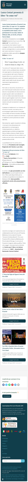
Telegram (4, 446)
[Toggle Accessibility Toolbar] (2, 479)
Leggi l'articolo (14, 284)
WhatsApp (5, 438)
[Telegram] (15, 385)
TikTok (4, 443)
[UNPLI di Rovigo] (16, 431)
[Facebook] (3, 385)
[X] (6, 385)
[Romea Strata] (9, 425)
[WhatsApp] (9, 385)
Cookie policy (5, 467)
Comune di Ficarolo (19, 233)
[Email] (18, 385)
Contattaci (7, 396)
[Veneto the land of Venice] (9, 419)
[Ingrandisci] (23, 190)
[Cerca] (23, 460)
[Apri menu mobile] (25, 4)
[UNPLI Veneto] (20, 431)
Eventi (7, 18)
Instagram (5, 441)
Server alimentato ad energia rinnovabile (13, 478)
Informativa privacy (15, 467)
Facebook (4, 448)
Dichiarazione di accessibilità (9, 468)
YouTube (4, 453)
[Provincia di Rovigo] (12, 431)
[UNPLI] (24, 431)
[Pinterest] (12, 385)
